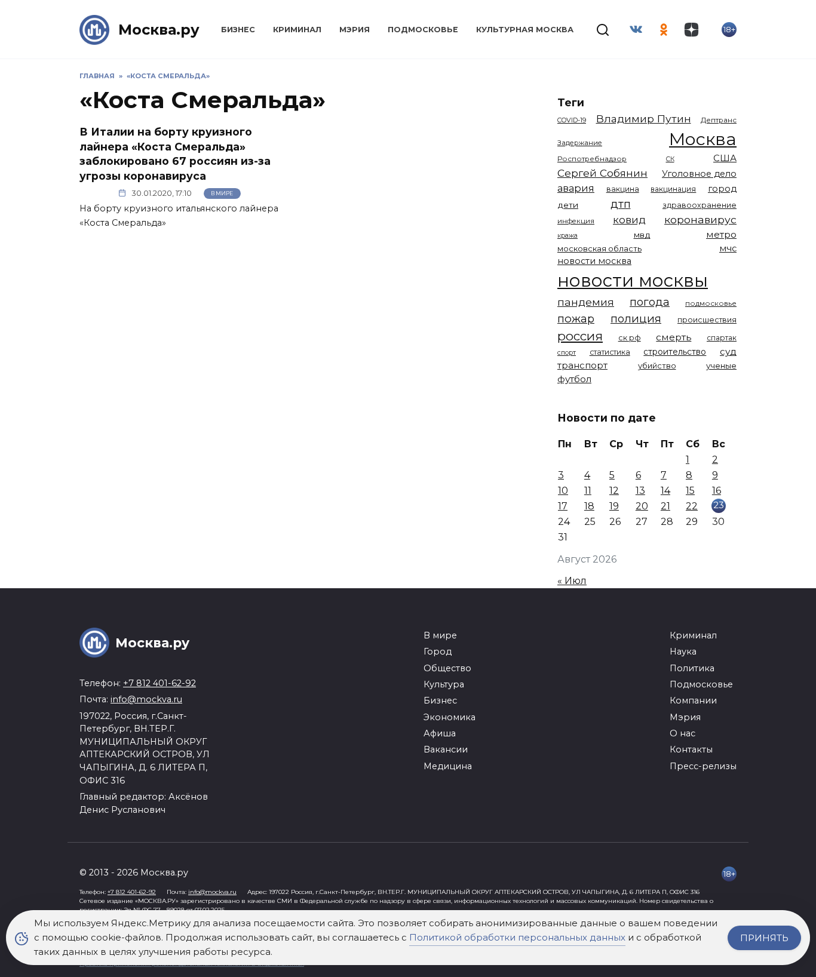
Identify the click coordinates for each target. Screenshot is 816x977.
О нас (682, 733)
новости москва (594, 261)
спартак (722, 337)
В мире (222, 193)
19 (614, 506)
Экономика (450, 717)
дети (567, 205)
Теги (570, 102)
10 (563, 490)
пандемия (585, 302)
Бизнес (238, 29)
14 (665, 490)
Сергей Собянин (602, 173)
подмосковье (711, 303)
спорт (566, 352)
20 (642, 506)
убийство (657, 365)
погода (650, 302)
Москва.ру (159, 29)
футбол (574, 379)
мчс (728, 248)
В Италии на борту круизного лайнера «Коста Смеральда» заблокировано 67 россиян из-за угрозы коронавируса (175, 153)
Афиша (440, 733)
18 (589, 506)
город (722, 188)
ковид (629, 220)
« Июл (572, 580)
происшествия (707, 319)
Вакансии (446, 749)
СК (670, 159)
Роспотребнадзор (592, 159)
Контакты (691, 749)
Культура (444, 684)
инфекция (575, 221)
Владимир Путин (643, 118)
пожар (575, 318)
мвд (642, 234)
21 (665, 506)
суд (728, 351)
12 (614, 490)
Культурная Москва (524, 29)
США (725, 158)
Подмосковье (423, 29)
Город (438, 651)
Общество (447, 668)
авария (575, 188)
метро (721, 234)
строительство (674, 351)
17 (562, 506)
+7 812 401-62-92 (159, 683)
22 (692, 506)
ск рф (629, 337)
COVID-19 (571, 120)
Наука (683, 651)
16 (716, 490)
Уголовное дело (699, 173)
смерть (673, 337)
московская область (599, 248)
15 (690, 490)
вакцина (622, 189)
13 (640, 490)
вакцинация (673, 189)
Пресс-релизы (703, 766)
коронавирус (700, 219)
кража (567, 235)
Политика (692, 668)
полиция (636, 318)
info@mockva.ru (146, 699)
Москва (703, 138)
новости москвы (632, 280)
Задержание (579, 143)
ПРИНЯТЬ (764, 938)
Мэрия (354, 29)
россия (580, 335)
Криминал (297, 29)
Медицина (448, 766)
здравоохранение (699, 205)
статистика (610, 352)
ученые (721, 365)
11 (587, 490)
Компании (693, 700)
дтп (621, 204)
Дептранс (719, 120)
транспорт (582, 365)
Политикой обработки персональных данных (517, 937)
